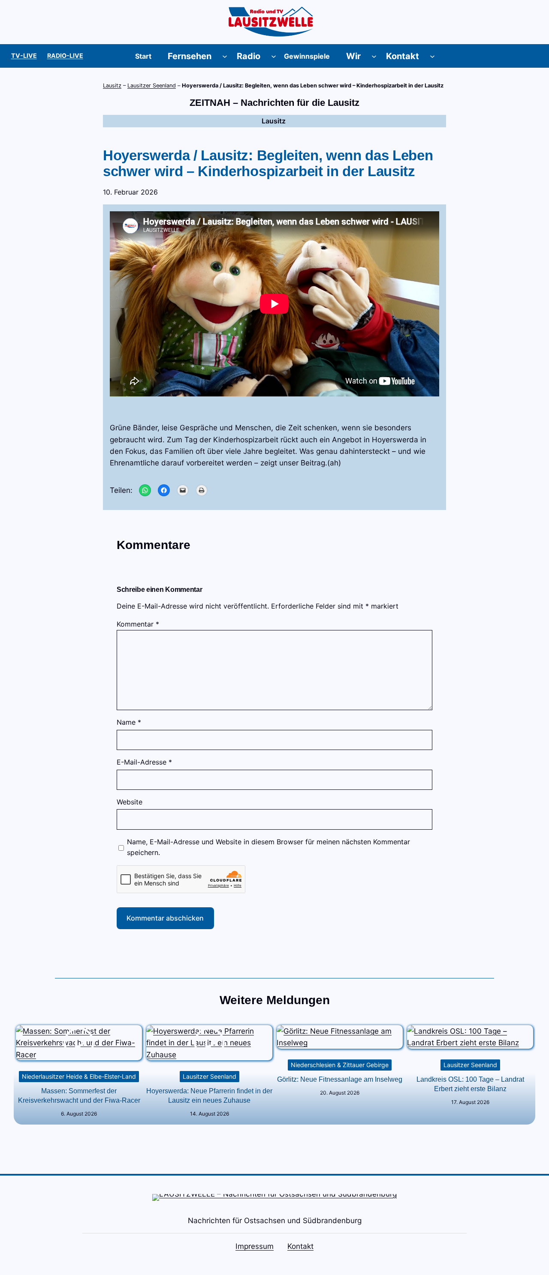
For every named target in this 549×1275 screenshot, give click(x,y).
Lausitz (112, 85)
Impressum (254, 1246)
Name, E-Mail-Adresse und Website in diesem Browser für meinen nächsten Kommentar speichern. (268, 847)
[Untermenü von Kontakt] (432, 56)
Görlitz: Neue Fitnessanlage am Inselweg (339, 1079)
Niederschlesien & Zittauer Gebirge (340, 1064)
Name (129, 722)
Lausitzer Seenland (151, 85)
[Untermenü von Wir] (374, 56)
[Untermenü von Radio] (273, 56)
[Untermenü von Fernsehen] (224, 56)
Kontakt (300, 1246)
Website (129, 802)
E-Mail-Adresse (144, 762)
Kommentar (138, 624)
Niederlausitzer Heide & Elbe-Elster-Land (79, 1076)
